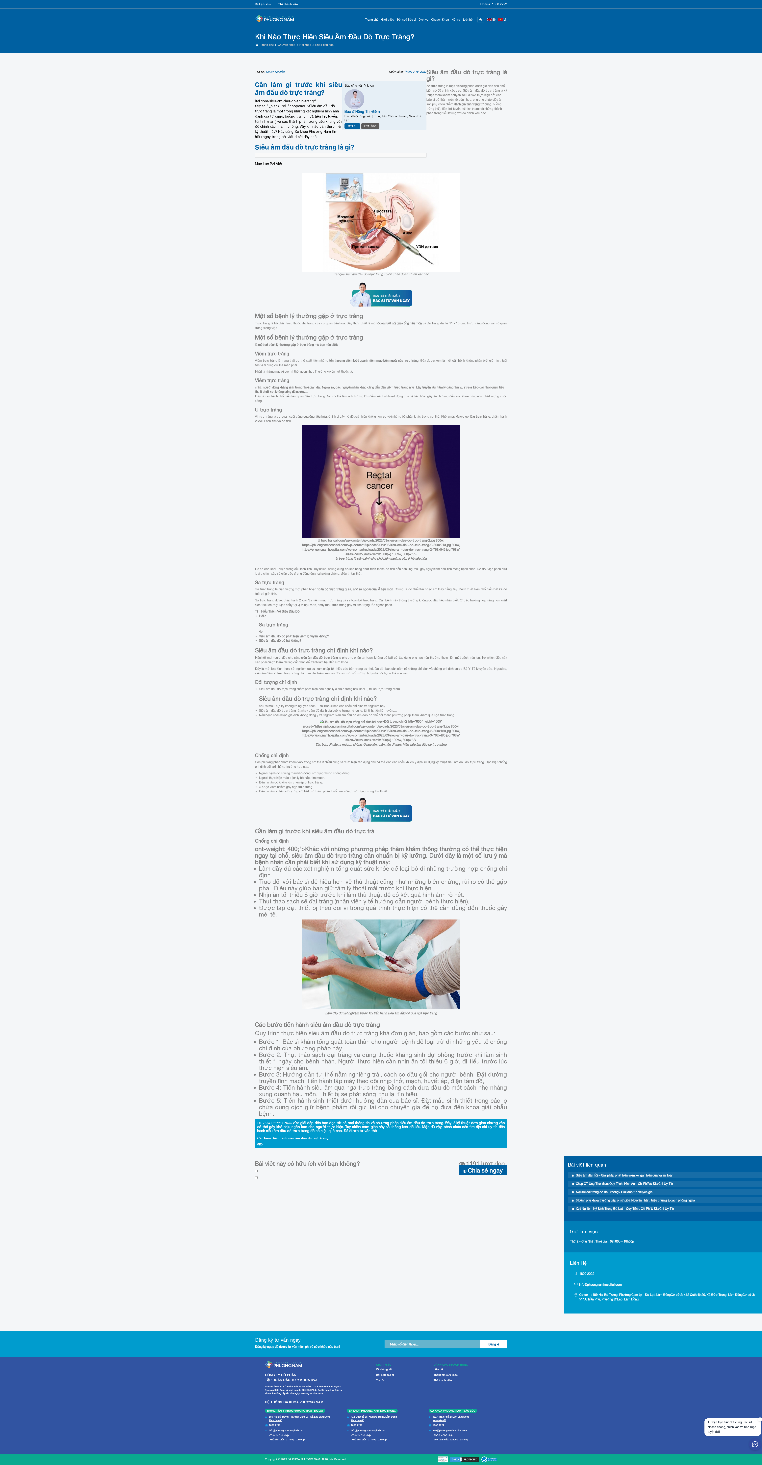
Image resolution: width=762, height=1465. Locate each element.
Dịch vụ (423, 19)
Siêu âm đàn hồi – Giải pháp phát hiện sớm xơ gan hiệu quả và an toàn (624, 1175)
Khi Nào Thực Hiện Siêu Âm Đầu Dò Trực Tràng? (334, 36)
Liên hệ (467, 19)
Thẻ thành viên (288, 4)
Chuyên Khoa (440, 19)
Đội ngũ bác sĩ (385, 1374)
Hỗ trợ (456, 19)
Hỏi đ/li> (273, 623)
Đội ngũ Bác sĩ (406, 19)
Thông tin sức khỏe (446, 1374)
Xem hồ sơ (370, 126)
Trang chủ (371, 19)
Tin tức (380, 1380)
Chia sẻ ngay (485, 1170)
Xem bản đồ (275, 1420)
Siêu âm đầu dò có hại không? (280, 640)
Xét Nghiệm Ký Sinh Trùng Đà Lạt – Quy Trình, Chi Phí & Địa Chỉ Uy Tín (625, 1208)
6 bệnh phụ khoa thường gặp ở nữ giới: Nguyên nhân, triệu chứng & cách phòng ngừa (635, 1200)
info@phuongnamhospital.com (600, 1284)
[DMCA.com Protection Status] (464, 1459)
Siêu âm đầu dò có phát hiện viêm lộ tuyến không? (294, 636)
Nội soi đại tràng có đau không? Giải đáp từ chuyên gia (614, 1192)
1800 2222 (499, 4)
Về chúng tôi (384, 1369)
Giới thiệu (387, 19)
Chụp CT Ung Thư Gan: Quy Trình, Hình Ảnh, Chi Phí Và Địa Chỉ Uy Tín (624, 1183)
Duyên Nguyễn (275, 71)
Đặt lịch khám (264, 4)
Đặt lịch (352, 126)
